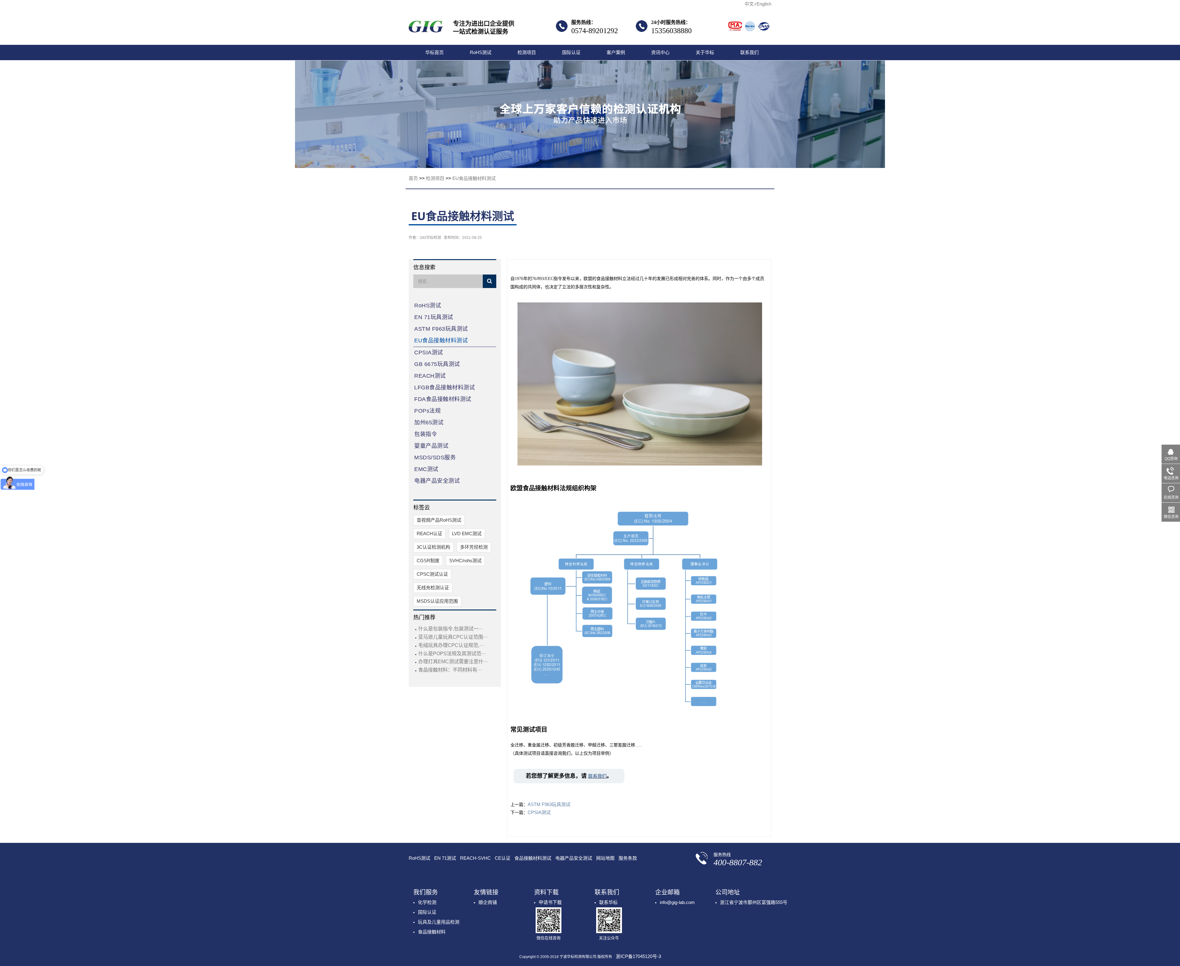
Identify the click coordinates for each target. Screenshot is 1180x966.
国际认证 (571, 52)
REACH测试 (430, 376)
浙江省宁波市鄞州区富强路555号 (753, 902)
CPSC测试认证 (432, 574)
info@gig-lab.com (677, 902)
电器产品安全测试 (437, 481)
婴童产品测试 (431, 446)
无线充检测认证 (433, 587)
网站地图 (605, 858)
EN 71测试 (445, 858)
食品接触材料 (432, 931)
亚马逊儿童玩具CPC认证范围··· (453, 637)
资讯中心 (660, 52)
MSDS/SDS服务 (435, 457)
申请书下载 (550, 902)
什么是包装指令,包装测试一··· (450, 628)
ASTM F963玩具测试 (441, 329)
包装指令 (425, 434)
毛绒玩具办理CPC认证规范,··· (451, 645)
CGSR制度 (428, 560)
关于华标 (705, 52)
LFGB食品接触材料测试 (444, 387)
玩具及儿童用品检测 (438, 922)
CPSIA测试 (428, 352)
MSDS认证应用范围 (437, 601)
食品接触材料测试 (532, 858)
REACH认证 (429, 533)
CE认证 (502, 858)
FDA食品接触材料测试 (442, 399)
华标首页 (434, 52)
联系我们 (749, 52)
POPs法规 (427, 411)
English (764, 3)
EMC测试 (426, 469)
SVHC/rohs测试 (465, 560)
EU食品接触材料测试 (474, 178)
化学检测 (427, 902)
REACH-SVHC (475, 858)
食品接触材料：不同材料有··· (450, 669)
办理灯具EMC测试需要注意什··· (453, 661)
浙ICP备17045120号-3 (638, 956)
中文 (749, 3)
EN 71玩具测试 (433, 317)
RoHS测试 (480, 52)
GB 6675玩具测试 (437, 364)
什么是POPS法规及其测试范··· (452, 653)
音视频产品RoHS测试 (439, 520)
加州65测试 (428, 422)
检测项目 (526, 52)
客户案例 (616, 52)
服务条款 (628, 858)
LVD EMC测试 (467, 533)
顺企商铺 (487, 902)
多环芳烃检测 (474, 547)
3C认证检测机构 (433, 547)
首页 (413, 178)
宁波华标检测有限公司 (426, 28)
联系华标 (608, 902)
